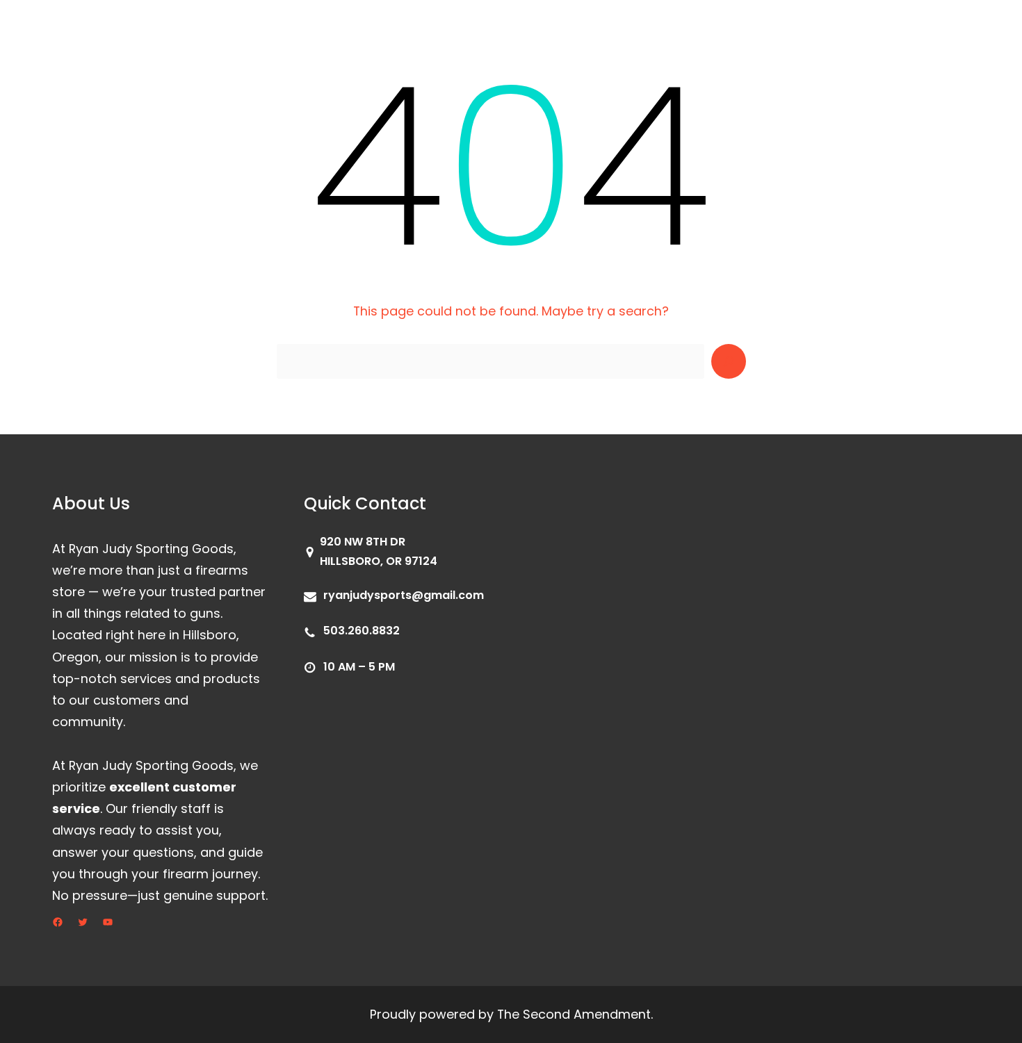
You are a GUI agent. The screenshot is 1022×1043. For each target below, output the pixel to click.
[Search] (728, 361)
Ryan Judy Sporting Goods (128, 26)
